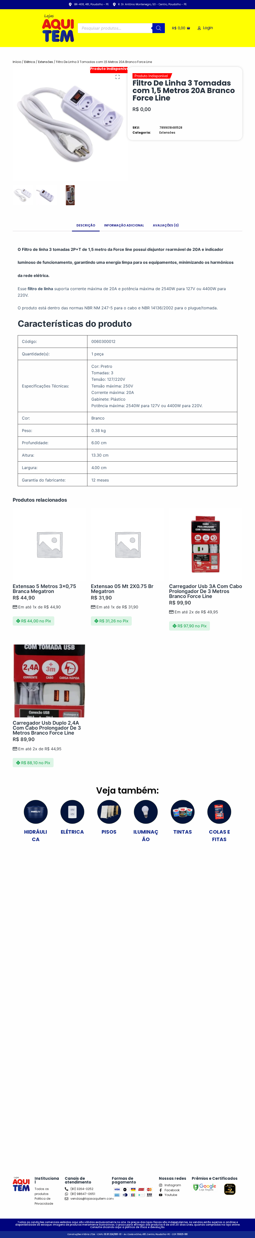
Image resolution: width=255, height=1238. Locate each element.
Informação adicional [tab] (124, 225)
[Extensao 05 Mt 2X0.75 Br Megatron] (127, 544)
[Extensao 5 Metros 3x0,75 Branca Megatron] (49, 544)
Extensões (45, 62)
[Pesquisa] (158, 28)
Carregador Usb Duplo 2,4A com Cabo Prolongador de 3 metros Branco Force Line (47, 727)
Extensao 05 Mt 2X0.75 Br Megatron (122, 589)
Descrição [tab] (85, 225)
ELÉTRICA (72, 831)
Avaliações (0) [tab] (166, 225)
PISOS (109, 831)
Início (17, 62)
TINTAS (182, 831)
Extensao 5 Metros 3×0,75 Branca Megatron (44, 589)
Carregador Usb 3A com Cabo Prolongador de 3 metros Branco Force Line (205, 591)
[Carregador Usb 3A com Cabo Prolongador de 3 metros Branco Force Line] (205, 544)
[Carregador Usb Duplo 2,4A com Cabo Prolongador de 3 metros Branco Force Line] (49, 681)
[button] (118, 77)
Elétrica (29, 62)
